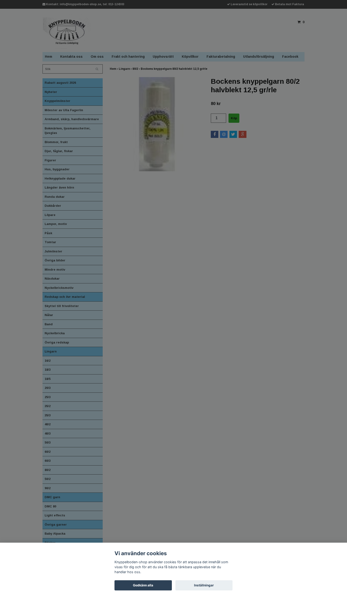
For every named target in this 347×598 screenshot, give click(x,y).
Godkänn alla (143, 585)
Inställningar (204, 585)
